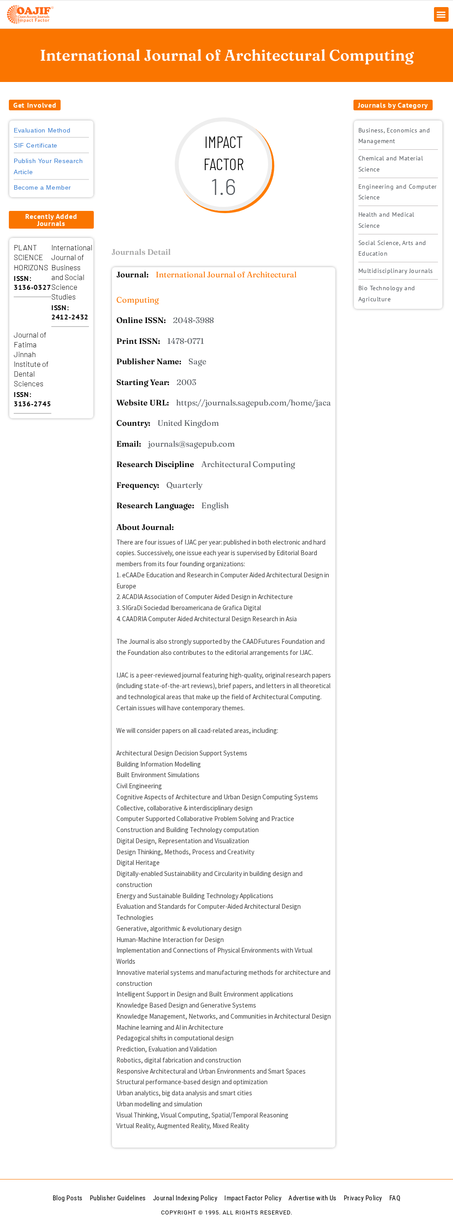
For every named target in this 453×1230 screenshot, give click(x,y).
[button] (441, 14)
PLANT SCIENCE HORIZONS (31, 257)
